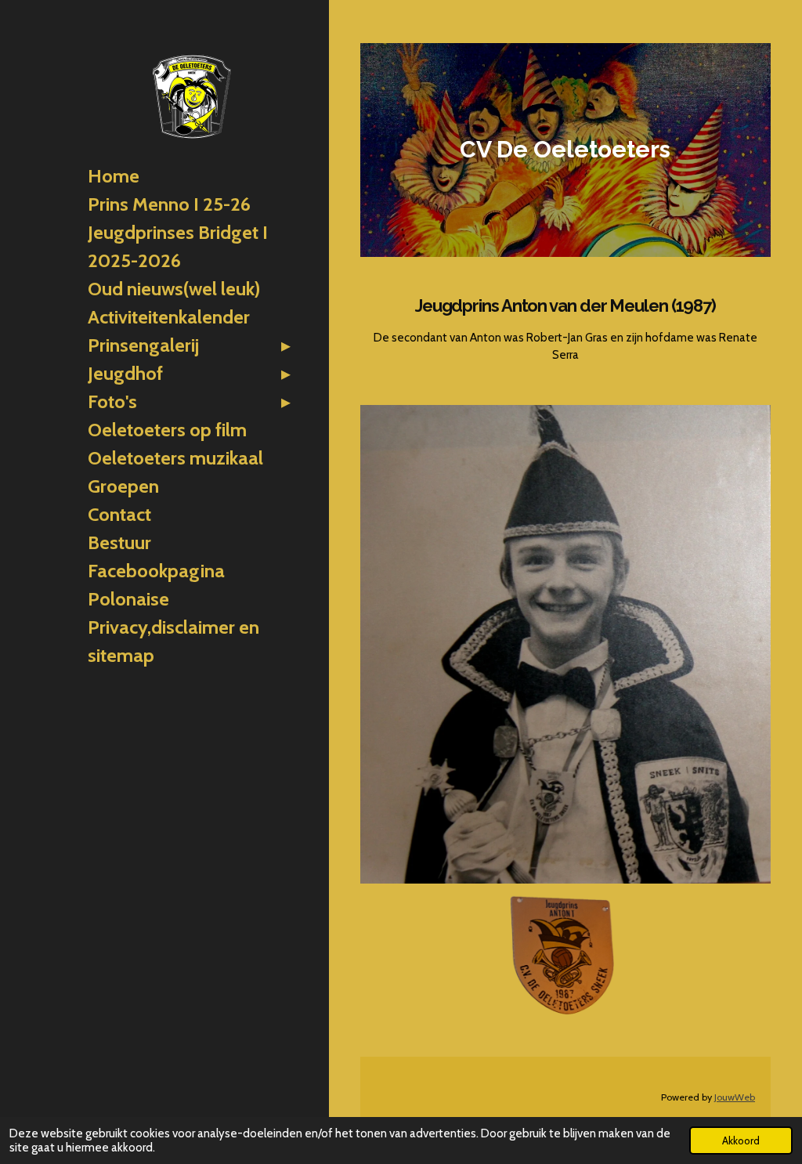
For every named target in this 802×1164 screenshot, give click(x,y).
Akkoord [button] (741, 1140)
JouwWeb (734, 1097)
